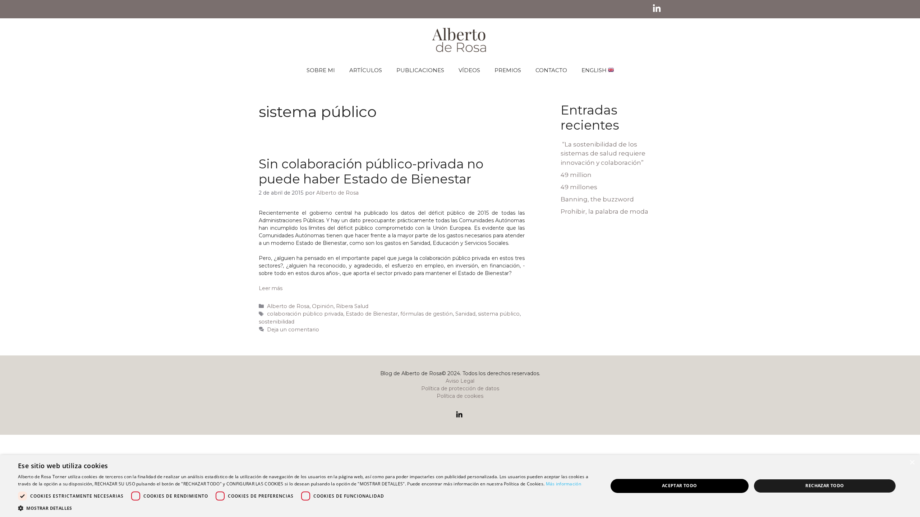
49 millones (579, 187)
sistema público (499, 314)
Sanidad (465, 314)
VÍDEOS (469, 70)
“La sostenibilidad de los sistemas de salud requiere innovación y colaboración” (603, 153)
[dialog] (460, 486)
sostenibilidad (276, 321)
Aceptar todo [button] (679, 486)
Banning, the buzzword (597, 199)
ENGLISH (594, 70)
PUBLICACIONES (420, 70)
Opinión (323, 306)
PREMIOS (507, 70)
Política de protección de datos (460, 388)
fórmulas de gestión (426, 314)
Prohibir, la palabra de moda (604, 211)
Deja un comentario (293, 329)
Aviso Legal (460, 381)
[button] (304, 508)
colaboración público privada (305, 314)
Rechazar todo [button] (824, 486)
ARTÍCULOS (365, 70)
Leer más (270, 288)
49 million (576, 174)
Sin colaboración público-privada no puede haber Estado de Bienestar (371, 171)
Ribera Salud (352, 306)
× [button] (912, 462)
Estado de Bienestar (372, 314)
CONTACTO (551, 70)
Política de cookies (460, 396)
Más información (563, 484)
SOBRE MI (321, 70)
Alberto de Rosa (288, 306)
